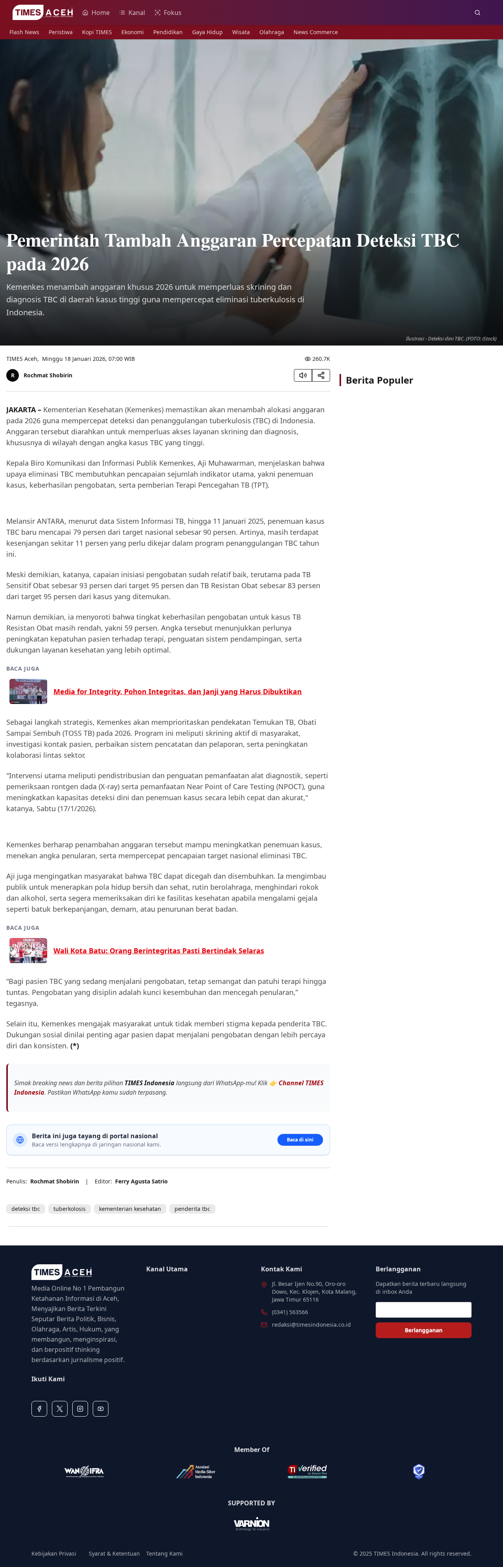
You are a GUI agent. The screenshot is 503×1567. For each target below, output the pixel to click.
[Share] (321, 375)
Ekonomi (132, 32)
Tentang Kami (164, 1553)
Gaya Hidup (207, 32)
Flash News (24, 32)
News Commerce (316, 32)
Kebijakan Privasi (53, 1553)
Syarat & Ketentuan (114, 1553)
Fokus (173, 12)
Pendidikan (168, 32)
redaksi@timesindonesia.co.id (311, 1324)
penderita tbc (192, 1208)
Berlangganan (423, 1330)
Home (101, 12)
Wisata (241, 32)
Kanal (137, 12)
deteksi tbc (25, 1208)
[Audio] (303, 375)
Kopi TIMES (97, 32)
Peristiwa (61, 32)
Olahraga (271, 32)
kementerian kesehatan (130, 1208)
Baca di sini (300, 1139)
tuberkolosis (69, 1208)
